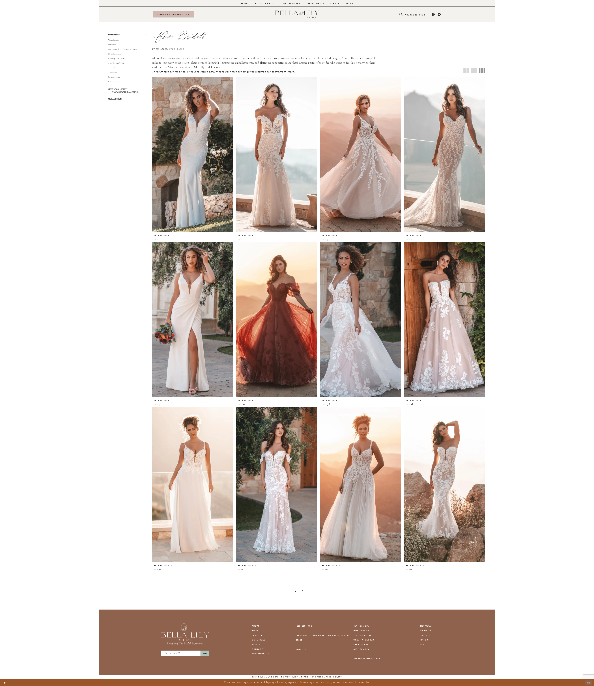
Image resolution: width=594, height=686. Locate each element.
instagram (426, 626)
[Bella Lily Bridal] (297, 14)
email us (301, 649)
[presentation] (192, 154)
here (368, 682)
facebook (426, 630)
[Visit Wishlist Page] (439, 14)
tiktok (424, 639)
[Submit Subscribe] (204, 653)
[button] (433, 14)
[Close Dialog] (4, 682)
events (256, 644)
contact (257, 649)
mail (422, 644)
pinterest (426, 635)
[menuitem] (244, 3)
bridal (256, 630)
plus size (257, 635)
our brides (258, 639)
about (255, 626)
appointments (260, 653)
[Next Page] (302, 590)
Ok (589, 682)
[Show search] (401, 14)
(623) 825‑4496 (304, 626)
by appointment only (367, 658)
